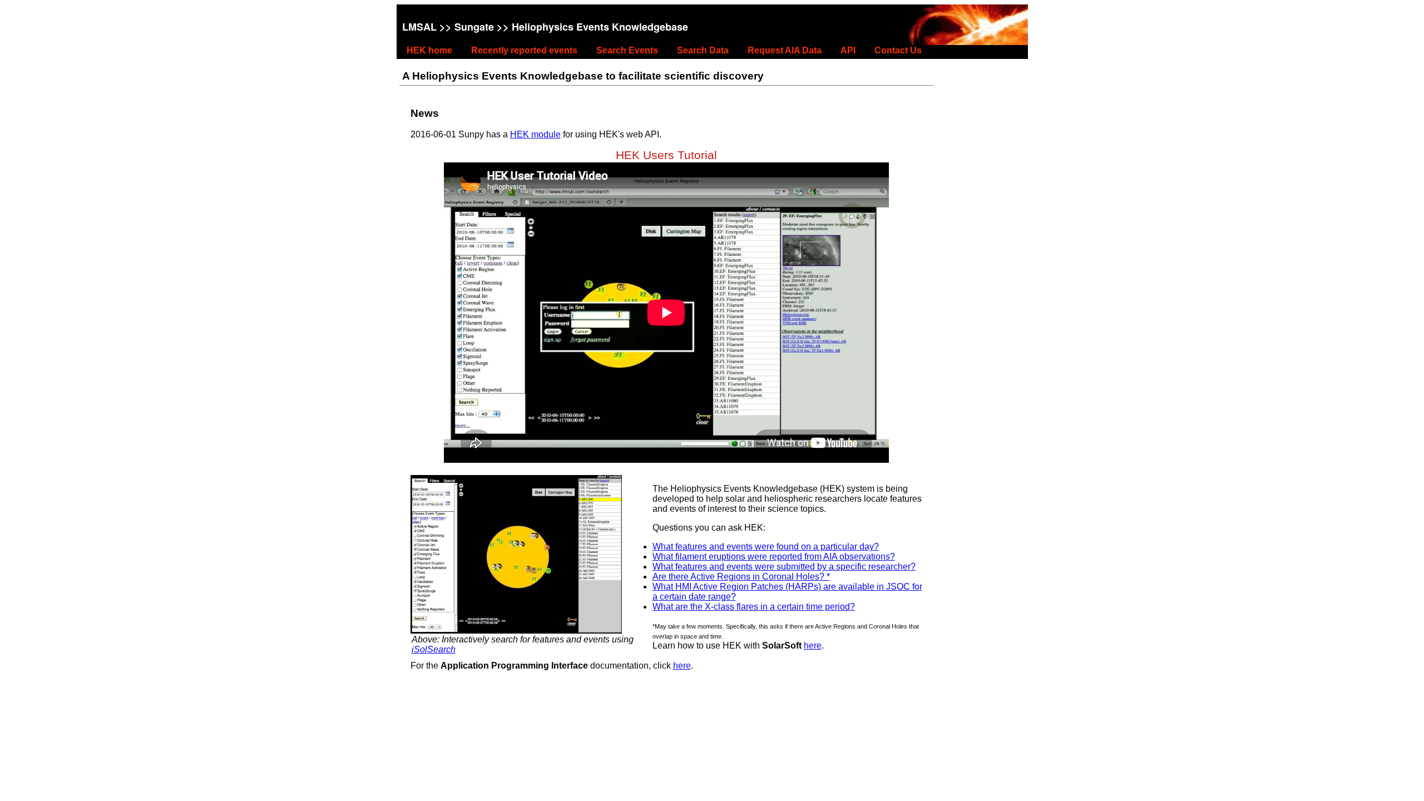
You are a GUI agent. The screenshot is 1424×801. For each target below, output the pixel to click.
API (848, 50)
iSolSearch (434, 649)
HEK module (535, 134)
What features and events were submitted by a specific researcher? (784, 566)
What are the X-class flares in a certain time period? (753, 606)
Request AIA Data (785, 50)
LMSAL (419, 26)
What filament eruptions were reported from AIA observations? (773, 556)
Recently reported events (524, 50)
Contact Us (898, 50)
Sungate (474, 26)
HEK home (429, 50)
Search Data (703, 50)
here (813, 645)
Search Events (627, 50)
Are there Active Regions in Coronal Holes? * (741, 576)
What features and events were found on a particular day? (765, 546)
